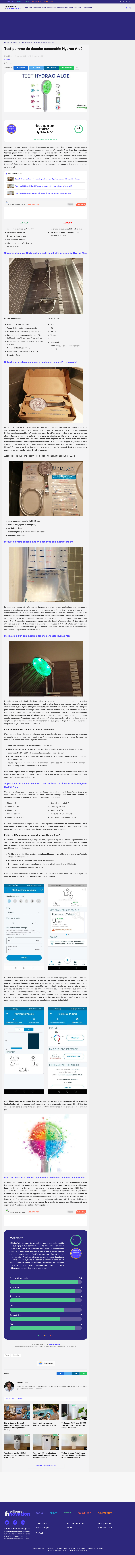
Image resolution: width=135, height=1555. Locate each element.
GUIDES (19, 2)
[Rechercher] (130, 7)
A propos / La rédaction (77, 1548)
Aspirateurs (51, 7)
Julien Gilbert (22, 1382)
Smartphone (87, 7)
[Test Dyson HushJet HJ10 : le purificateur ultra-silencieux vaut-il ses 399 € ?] (17, 1442)
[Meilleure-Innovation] (12, 7)
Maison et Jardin (39, 7)
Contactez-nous (105, 1527)
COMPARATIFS (48, 2)
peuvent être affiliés (54, 1344)
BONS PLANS (36, 2)
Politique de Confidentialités (57, 1548)
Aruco (69, 1527)
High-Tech (28, 7)
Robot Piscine (62, 7)
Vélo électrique (42, 1527)
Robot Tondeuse (75, 7)
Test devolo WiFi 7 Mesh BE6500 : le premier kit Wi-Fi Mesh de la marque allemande (74, 1425)
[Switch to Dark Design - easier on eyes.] (126, 7)
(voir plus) (39, 1389)
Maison (15, 42)
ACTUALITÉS (10, 2)
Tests (7, 1355)
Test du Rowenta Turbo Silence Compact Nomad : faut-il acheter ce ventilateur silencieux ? (73, 1455)
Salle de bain (16, 1355)
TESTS (27, 2)
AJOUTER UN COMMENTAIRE (46, 1466)
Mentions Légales (38, 1548)
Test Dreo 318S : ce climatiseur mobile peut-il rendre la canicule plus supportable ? (45, 1455)
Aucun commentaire (12, 63)
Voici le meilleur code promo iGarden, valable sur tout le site (44, 1424)
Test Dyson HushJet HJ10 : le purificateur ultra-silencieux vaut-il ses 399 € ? (17, 1455)
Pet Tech (39, 1533)
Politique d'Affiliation (95, 1548)
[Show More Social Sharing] (77, 68)
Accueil (6, 42)
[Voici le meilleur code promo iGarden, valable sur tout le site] (46, 1412)
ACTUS (39, 1513)
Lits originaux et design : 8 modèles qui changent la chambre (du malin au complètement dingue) (17, 1426)
